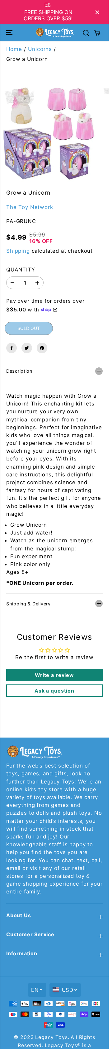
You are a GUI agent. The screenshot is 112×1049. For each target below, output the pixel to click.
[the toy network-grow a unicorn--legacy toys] (49, 133)
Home (14, 49)
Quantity (20, 269)
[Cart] (97, 32)
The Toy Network (29, 207)
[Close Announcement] (97, 12)
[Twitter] (26, 348)
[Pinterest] (42, 348)
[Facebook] (11, 348)
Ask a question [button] (54, 691)
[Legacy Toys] (54, 32)
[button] (10, 32)
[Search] (85, 32)
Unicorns (40, 49)
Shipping (18, 251)
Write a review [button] (54, 675)
